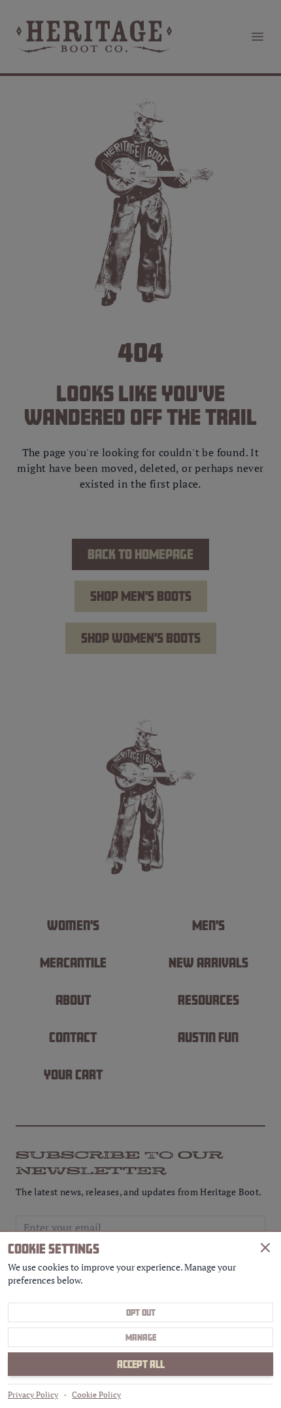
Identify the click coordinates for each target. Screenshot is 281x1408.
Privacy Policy (33, 1394)
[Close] (265, 1247)
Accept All (141, 1364)
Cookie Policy (96, 1394)
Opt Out (141, 1312)
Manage (140, 1337)
